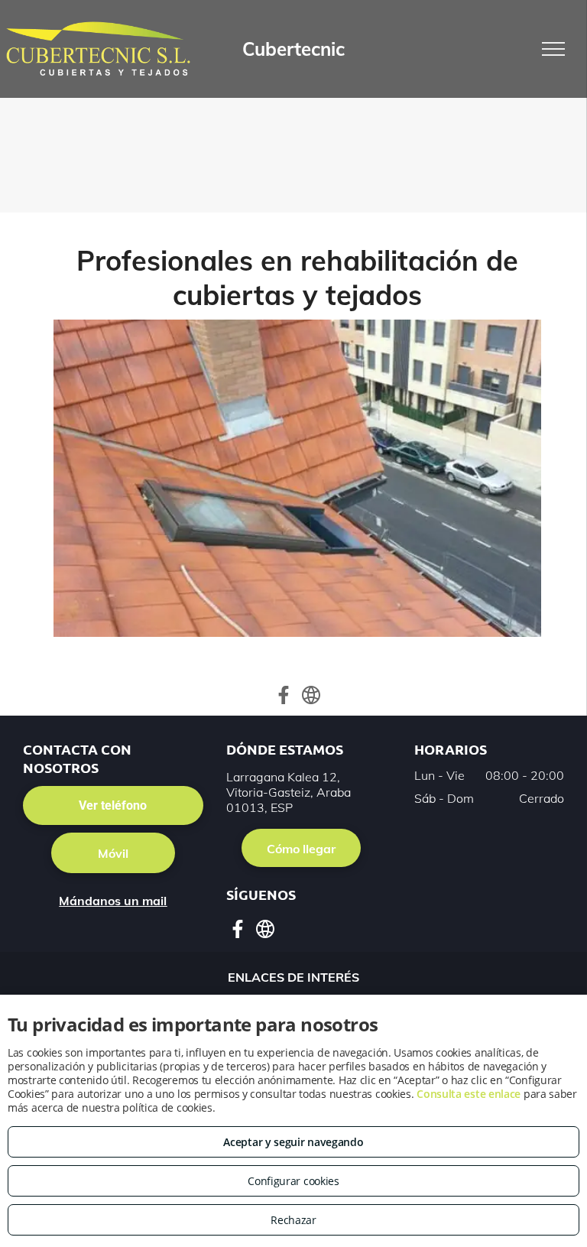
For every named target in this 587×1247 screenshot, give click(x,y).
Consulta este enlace (469, 1093)
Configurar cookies (293, 1181)
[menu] (553, 49)
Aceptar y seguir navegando (293, 1142)
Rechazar (293, 1220)
